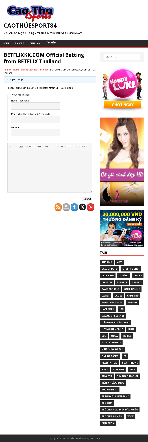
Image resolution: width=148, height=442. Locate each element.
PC (124, 356)
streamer (119, 369)
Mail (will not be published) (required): (30, 114)
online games (110, 356)
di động (124, 275)
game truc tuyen (112, 302)
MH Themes (96, 438)
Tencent (107, 376)
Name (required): (20, 100)
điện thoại (108, 423)
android (107, 262)
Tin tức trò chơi (127, 376)
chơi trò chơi (130, 268)
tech (132, 369)
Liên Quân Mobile (112, 329)
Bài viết (19, 43)
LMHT (131, 329)
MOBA (114, 335)
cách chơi (108, 275)
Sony (105, 369)
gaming (132, 302)
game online (132, 289)
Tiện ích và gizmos (113, 382)
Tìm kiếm (51, 42)
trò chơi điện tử (112, 416)
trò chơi (107, 403)
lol (104, 335)
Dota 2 (138, 275)
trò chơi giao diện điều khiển (120, 409)
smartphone (130, 362)
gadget (136, 282)
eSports (122, 282)
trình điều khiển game (115, 396)
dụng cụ (107, 282)
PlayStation (109, 362)
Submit (87, 199)
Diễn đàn (35, 43)
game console (110, 289)
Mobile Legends (111, 342)
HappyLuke (108, 309)
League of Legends (113, 315)
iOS (121, 309)
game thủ (133, 295)
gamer (105, 295)
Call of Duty (109, 268)
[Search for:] (122, 57)
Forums (15, 69)
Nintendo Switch (112, 349)
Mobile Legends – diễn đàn (34, 69)
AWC (119, 262)
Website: (15, 127)
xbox (130, 416)
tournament (110, 389)
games (118, 295)
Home (6, 43)
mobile (127, 335)
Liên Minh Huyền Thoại (115, 322)
